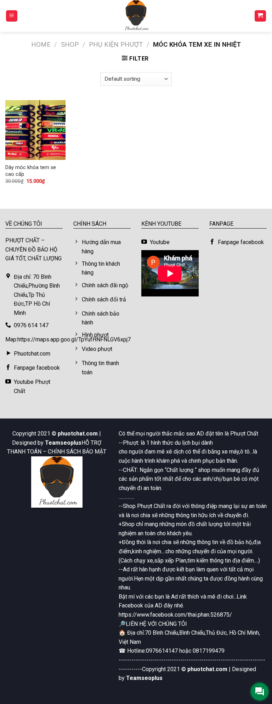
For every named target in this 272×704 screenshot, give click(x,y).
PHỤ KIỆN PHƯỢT (116, 44)
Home (41, 44)
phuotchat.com (78, 433)
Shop (70, 44)
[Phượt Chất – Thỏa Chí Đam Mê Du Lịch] (136, 16)
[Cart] (260, 16)
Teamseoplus (63, 442)
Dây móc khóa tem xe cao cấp (30, 171)
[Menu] (12, 16)
